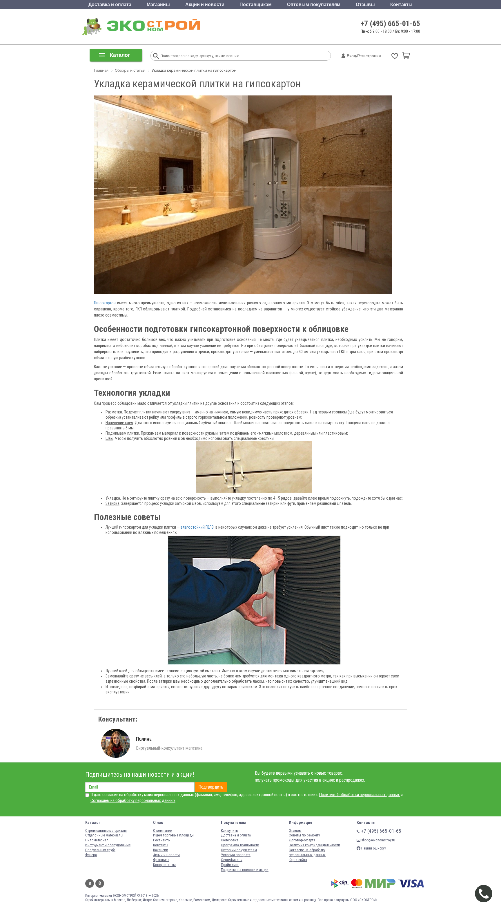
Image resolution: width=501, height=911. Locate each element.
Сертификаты (231, 860)
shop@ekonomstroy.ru (377, 840)
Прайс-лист (230, 865)
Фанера (91, 855)
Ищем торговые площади (173, 835)
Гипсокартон (105, 303)
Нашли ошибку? (373, 848)
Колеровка (229, 840)
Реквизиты (161, 840)
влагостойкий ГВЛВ (197, 527)
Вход (351, 55)
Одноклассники (99, 883)
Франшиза (161, 860)
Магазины (158, 4)
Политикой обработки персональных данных (359, 794)
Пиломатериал (96, 840)
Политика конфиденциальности (314, 845)
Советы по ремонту (304, 835)
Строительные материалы (106, 830)
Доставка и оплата (109, 4)
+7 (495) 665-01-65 (390, 23)
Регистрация (369, 55)
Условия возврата (236, 855)
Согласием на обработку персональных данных (132, 800)
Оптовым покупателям (313, 4)
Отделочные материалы (104, 835)
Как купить (229, 830)
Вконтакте (89, 883)
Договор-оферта (302, 840)
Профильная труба (100, 850)
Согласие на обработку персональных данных (307, 852)
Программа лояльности (240, 845)
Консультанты (164, 865)
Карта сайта (298, 860)
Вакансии (160, 850)
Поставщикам (255, 4)
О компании (162, 830)
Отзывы (365, 4)
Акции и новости (204, 4)
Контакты (401, 4)
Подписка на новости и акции (244, 869)
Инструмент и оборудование (107, 845)
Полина (144, 739)
